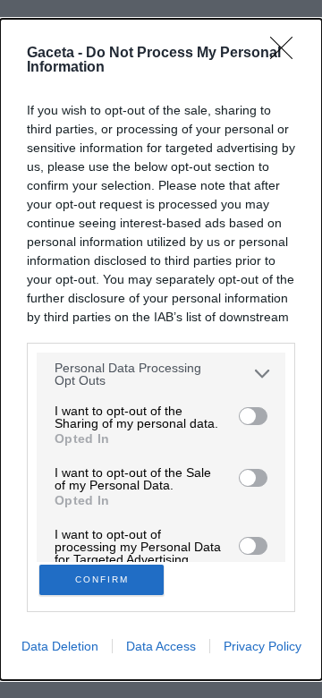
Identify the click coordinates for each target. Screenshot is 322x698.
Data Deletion (59, 646)
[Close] (287, 54)
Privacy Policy (262, 646)
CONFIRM (102, 579)
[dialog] (161, 349)
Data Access (161, 646)
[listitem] (161, 374)
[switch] (253, 416)
